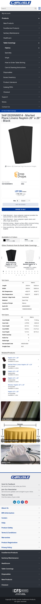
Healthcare (7, 38)
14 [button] (3, 273)
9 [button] (26, 271)
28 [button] (19, 275)
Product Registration (9, 542)
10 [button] (29, 271)
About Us (5, 508)
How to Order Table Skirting (15, 62)
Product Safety (7, 528)
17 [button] (12, 273)
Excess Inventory (9, 77)
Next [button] (39, 258)
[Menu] (39, 8)
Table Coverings (9, 43)
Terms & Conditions (9, 533)
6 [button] (18, 271)
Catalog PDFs (8, 87)
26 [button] (38, 273)
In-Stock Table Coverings (9, 111)
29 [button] (22, 275)
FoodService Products (11, 28)
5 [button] (15, 271)
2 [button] (6, 271)
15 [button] (6, 273)
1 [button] (3, 271)
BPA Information (8, 513)
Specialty (8, 53)
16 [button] (9, 273)
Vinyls (7, 58)
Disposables (7, 72)
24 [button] (32, 273)
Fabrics (7, 48)
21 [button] (23, 273)
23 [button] (29, 273)
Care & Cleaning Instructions (15, 67)
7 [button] (20, 271)
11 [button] (32, 271)
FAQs (3, 523)
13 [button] (38, 271)
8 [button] (23, 271)
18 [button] (15, 273)
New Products (8, 23)
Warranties (6, 537)
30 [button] (25, 275)
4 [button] (12, 271)
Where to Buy (20, 209)
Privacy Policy (7, 547)
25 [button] (35, 273)
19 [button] (18, 273)
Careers (4, 518)
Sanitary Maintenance (11, 33)
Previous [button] (1, 258)
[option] (11, 259)
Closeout (6, 92)
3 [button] (9, 271)
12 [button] (35, 271)
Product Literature (10, 82)
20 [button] (20, 273)
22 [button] (26, 273)
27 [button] (16, 275)
